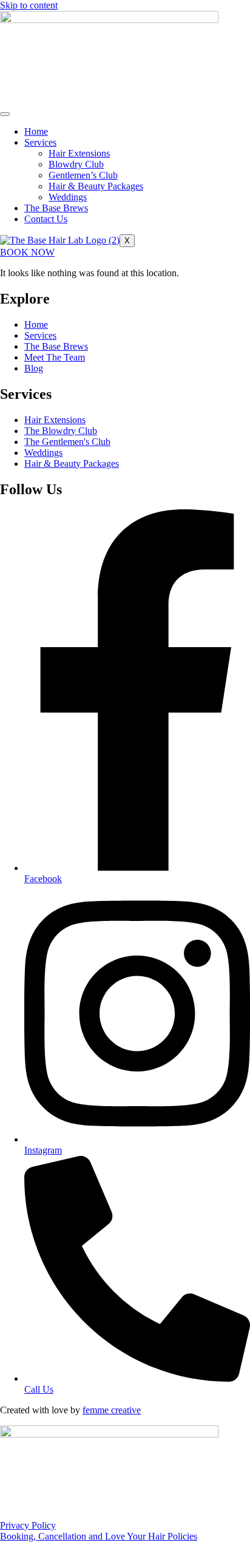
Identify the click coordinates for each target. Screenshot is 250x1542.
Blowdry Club (76, 164)
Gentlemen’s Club (83, 175)
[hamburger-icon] (5, 114)
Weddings (68, 197)
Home (36, 131)
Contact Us (45, 219)
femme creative (112, 1410)
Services (40, 142)
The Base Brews (56, 208)
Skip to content (29, 5)
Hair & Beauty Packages (96, 186)
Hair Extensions (79, 153)
